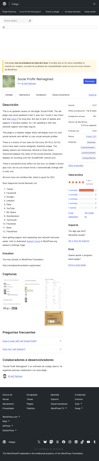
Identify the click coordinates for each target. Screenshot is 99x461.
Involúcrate (80, 394)
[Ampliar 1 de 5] (18, 282)
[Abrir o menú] (95, 4)
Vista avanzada (75, 165)
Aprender (55, 394)
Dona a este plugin (77, 265)
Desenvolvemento (61, 95)
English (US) (91, 136)
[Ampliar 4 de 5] (60, 282)
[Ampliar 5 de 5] (60, 314)
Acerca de (7, 394)
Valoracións (24, 95)
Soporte (92, 95)
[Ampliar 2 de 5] (18, 302)
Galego (12, 442)
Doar (78, 404)
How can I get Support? (14, 349)
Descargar (90, 81)
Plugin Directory (9, 12)
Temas (30, 399)
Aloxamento (8, 404)
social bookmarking (88, 147)
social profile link (88, 158)
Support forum (33, 241)
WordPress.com (11, 417)
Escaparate (32, 394)
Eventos (79, 399)
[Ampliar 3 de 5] (39, 282)
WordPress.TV (59, 408)
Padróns (31, 408)
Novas (6, 399)
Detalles (9, 95)
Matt (6, 421)
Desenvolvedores (59, 404)
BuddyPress (10, 430)
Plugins (30, 404)
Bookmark (91, 142)
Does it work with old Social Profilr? (20, 341)
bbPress (8, 426)
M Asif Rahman (29, 83)
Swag (79, 408)
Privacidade (8, 408)
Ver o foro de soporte (78, 241)
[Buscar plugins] (29, 20)
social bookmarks (88, 153)
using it (14, 119)
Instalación (41, 95)
